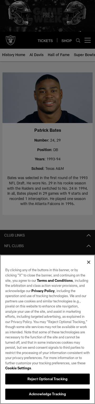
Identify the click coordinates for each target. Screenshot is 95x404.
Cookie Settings (18, 368)
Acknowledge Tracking (47, 394)
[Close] (88, 262)
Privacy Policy (43, 291)
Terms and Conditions (55, 280)
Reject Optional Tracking (47, 379)
